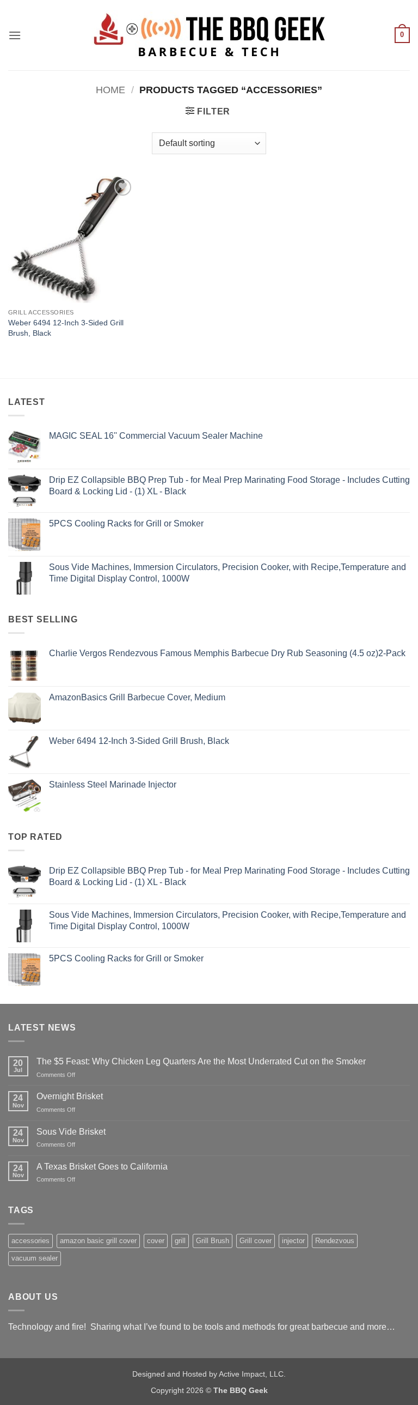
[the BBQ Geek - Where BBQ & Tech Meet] (209, 35)
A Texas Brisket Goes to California (102, 1166)
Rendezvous (334, 1241)
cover (155, 1241)
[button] (14, 35)
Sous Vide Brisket (71, 1131)
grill (180, 1241)
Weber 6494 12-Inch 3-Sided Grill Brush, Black (66, 327)
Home (110, 89)
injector (293, 1241)
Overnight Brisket (69, 1096)
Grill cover (255, 1241)
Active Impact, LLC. (252, 1374)
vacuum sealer (34, 1258)
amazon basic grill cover (98, 1241)
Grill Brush (212, 1241)
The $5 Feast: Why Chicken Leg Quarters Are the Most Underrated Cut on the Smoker (201, 1061)
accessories (30, 1241)
